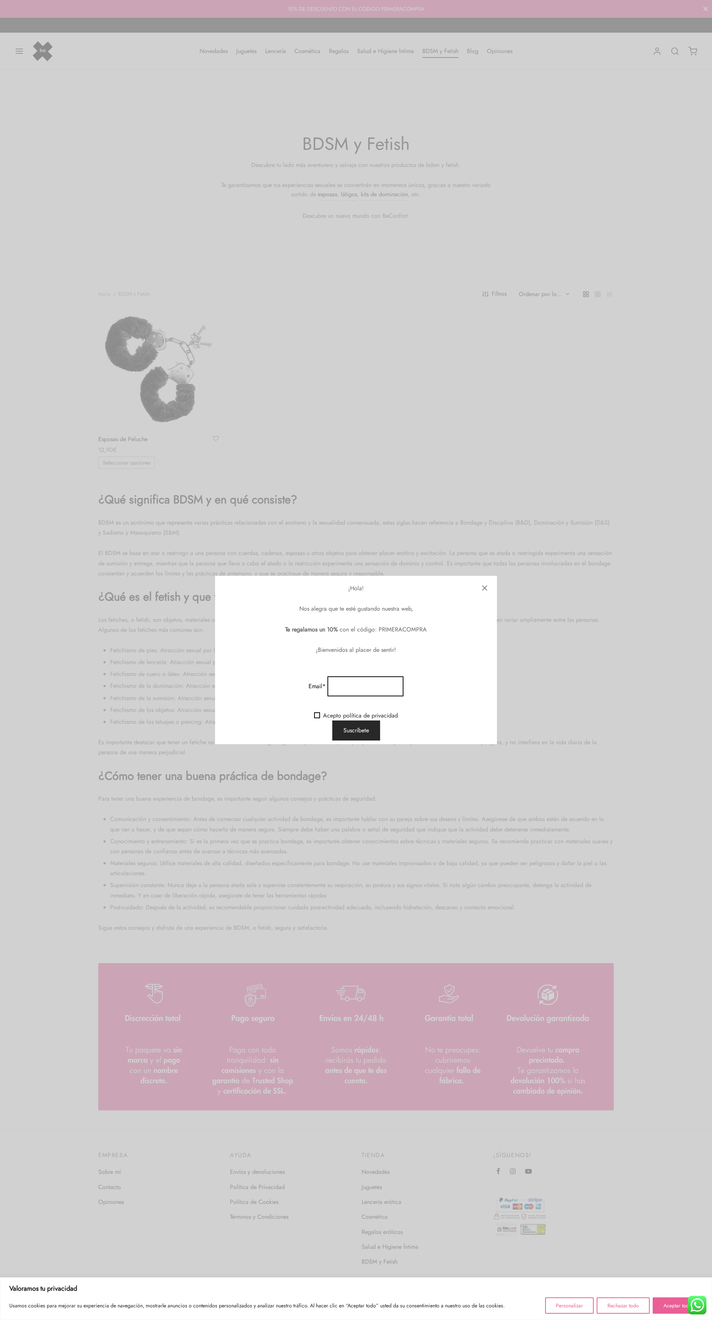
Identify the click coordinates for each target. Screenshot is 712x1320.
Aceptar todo (677, 1305)
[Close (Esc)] (484, 588)
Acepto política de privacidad (360, 715)
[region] (356, 1298)
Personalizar (569, 1305)
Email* (317, 686)
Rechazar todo (623, 1305)
